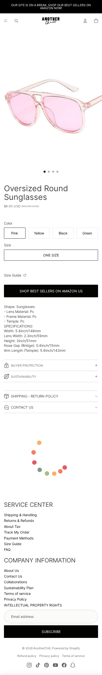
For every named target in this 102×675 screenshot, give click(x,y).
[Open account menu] (85, 20)
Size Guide (13, 275)
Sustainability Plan (18, 588)
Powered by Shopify (66, 648)
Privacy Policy (15, 599)
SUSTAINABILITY (23, 376)
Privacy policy (49, 656)
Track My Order (16, 532)
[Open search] (16, 20)
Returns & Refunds (19, 520)
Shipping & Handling (20, 515)
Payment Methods (18, 538)
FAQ (7, 549)
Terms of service (17, 593)
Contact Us (13, 576)
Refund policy (26, 656)
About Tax (12, 526)
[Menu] (5, 20)
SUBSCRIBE (51, 631)
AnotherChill (42, 648)
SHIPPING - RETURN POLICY (34, 396)
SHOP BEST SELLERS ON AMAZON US (51, 291)
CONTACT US (22, 407)
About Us (11, 570)
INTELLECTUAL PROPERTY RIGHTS (33, 605)
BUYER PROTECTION (27, 365)
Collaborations (15, 582)
